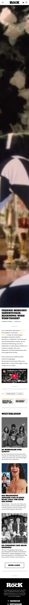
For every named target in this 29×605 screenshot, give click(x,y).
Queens (22, 330)
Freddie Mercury (11, 393)
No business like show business (14, 546)
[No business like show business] (14, 528)
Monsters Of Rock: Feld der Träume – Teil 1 (7, 402)
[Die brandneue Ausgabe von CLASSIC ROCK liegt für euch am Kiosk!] (14, 478)
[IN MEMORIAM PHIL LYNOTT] (14, 432)
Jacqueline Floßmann (7, 321)
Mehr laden (14, 565)
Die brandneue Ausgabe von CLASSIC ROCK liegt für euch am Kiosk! (13, 498)
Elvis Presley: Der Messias (20, 401)
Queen (20, 393)
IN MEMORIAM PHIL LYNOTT (12, 451)
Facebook (15, 601)
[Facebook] (8, 601)
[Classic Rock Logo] (14, 2)
